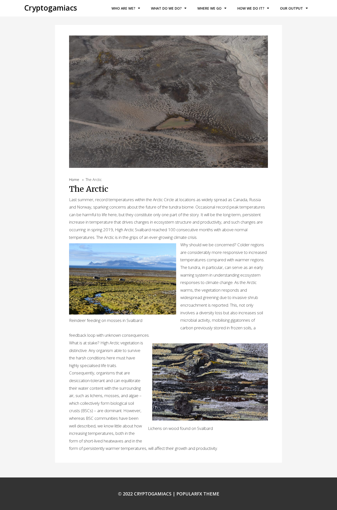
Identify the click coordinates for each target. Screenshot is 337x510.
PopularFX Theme (197, 494)
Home (74, 179)
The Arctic (88, 189)
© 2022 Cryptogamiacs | (147, 494)
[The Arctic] (168, 103)
